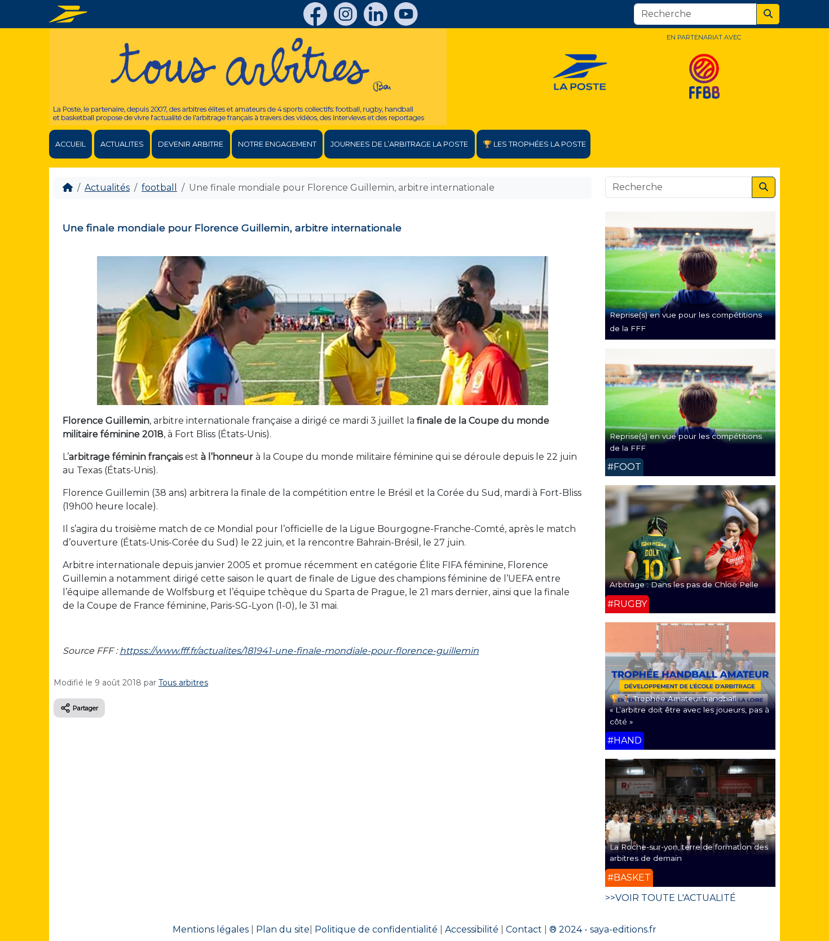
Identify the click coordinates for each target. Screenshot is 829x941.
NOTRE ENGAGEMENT (277, 144)
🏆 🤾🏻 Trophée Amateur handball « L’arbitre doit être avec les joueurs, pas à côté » (689, 710)
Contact (524, 929)
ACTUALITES (122, 144)
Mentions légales (211, 929)
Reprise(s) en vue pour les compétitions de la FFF (686, 442)
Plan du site (283, 929)
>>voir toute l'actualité (670, 897)
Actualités (107, 187)
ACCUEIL (70, 144)
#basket (629, 877)
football (159, 187)
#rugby (627, 604)
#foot (624, 466)
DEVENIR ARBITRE (190, 144)
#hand (624, 740)
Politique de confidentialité (376, 929)
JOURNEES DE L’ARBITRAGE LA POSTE (399, 144)
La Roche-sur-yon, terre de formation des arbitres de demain (689, 852)
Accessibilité (472, 929)
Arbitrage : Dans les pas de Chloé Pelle (684, 584)
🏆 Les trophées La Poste (534, 144)
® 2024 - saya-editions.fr (602, 929)
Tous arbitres (183, 683)
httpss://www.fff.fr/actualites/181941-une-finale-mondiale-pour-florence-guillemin (299, 650)
